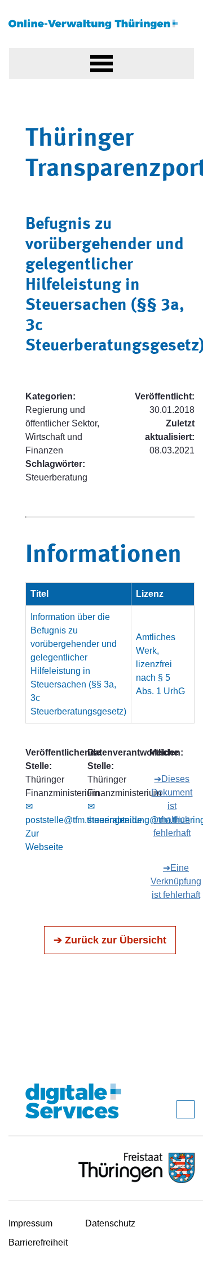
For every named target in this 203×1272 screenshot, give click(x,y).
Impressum (30, 1223)
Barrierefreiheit (38, 1242)
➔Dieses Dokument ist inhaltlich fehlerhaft (171, 806)
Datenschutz (110, 1223)
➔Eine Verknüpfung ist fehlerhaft (176, 881)
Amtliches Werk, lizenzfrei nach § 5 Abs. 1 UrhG (160, 664)
